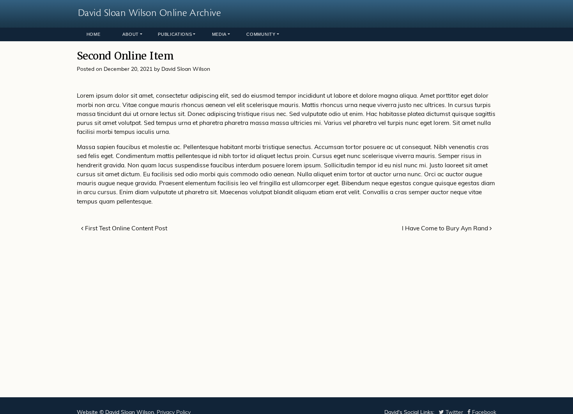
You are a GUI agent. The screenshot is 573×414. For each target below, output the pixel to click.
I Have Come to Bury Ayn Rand (446, 229)
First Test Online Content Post (125, 229)
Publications (175, 34)
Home (94, 34)
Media (219, 34)
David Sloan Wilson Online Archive (149, 13)
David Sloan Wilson (185, 69)
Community (260, 34)
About (130, 34)
